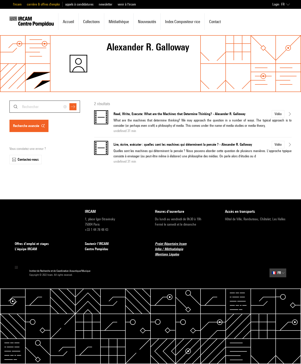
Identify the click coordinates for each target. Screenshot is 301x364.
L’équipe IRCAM (26, 249)
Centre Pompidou (96, 249)
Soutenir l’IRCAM (97, 244)
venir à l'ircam (127, 4)
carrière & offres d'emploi (43, 4)
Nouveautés (147, 21)
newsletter (105, 4)
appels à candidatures (79, 4)
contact (215, 21)
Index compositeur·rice (182, 21)
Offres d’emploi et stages (32, 244)
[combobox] (44, 107)
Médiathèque (119, 21)
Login (275, 4)
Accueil (68, 21)
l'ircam (17, 4)
